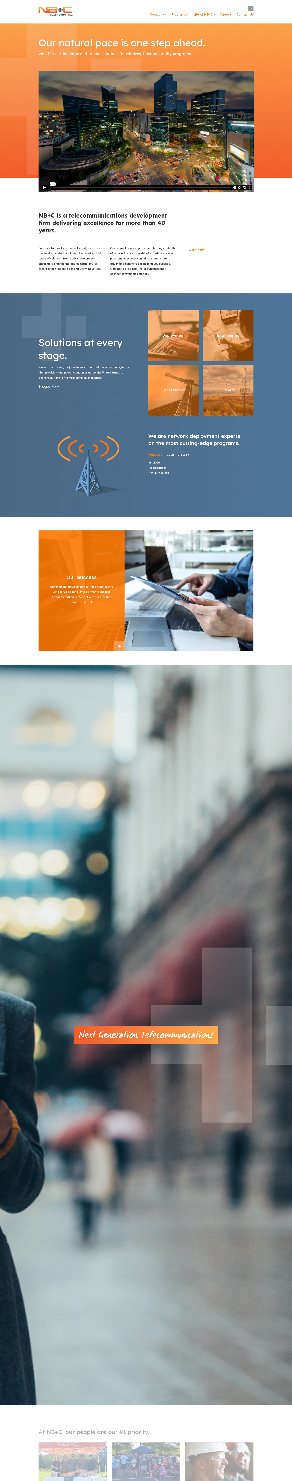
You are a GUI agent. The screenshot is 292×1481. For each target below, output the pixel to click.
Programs (178, 14)
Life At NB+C (203, 14)
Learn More (50, 387)
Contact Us (245, 14)
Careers (226, 14)
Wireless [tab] (155, 454)
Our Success (119, 646)
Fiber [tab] (170, 454)
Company (157, 14)
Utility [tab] (183, 454)
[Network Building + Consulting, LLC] (56, 12)
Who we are (196, 250)
